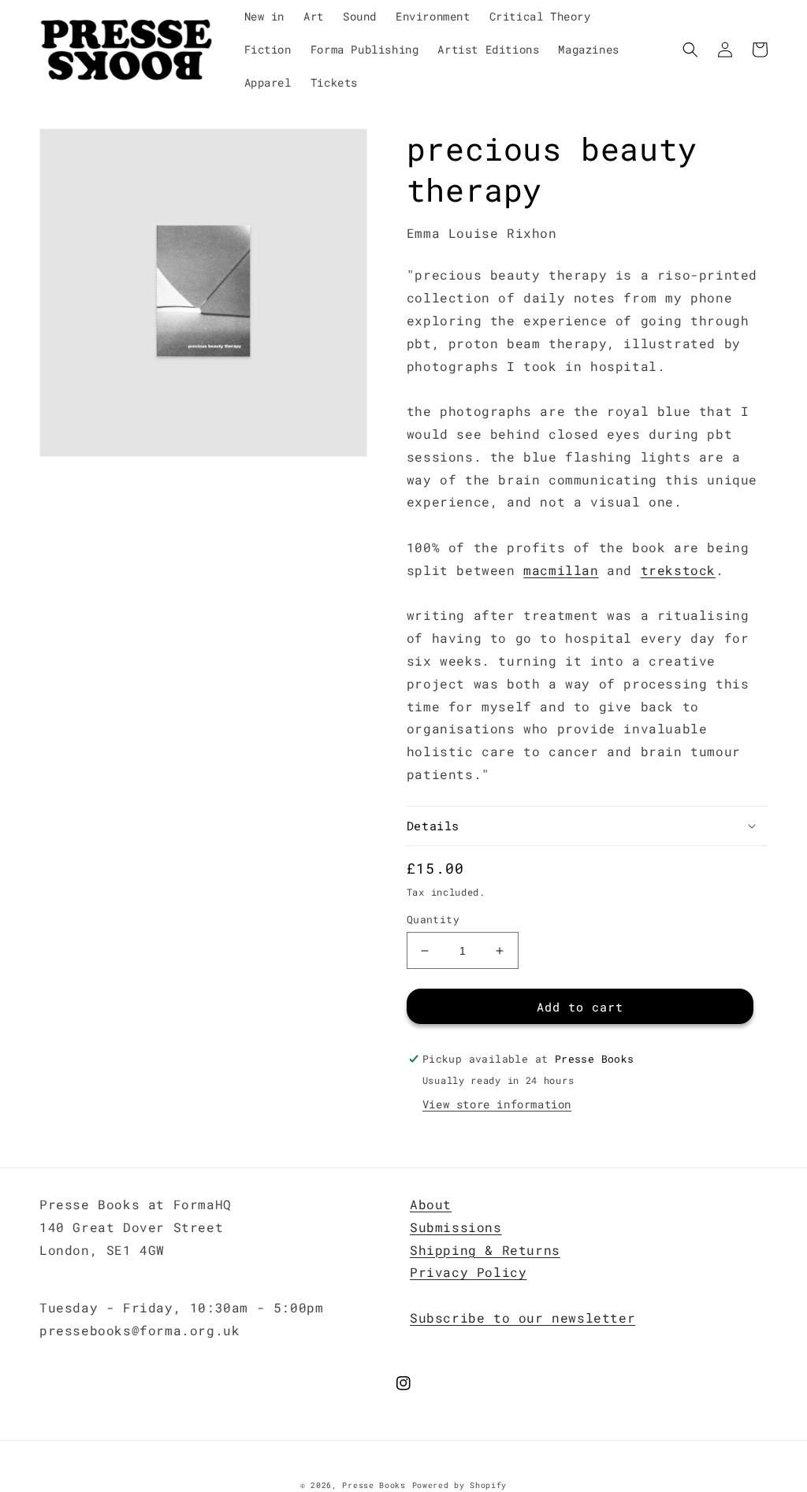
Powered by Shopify (460, 1485)
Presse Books (373, 1485)
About (431, 1204)
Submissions (456, 1227)
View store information (496, 1104)
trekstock (678, 570)
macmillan (560, 570)
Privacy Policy (468, 1272)
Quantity (433, 919)
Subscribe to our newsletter (522, 1317)
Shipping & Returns (485, 1249)
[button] (690, 49)
